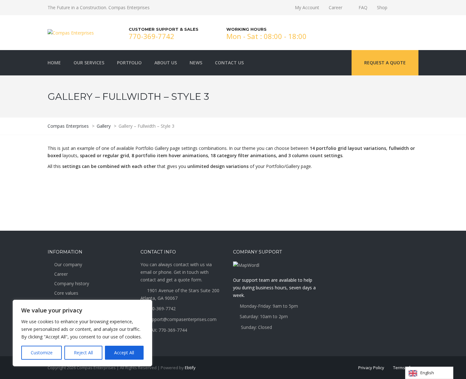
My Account (307, 7)
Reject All (83, 353)
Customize (42, 353)
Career (335, 7)
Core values (66, 293)
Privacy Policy (371, 367)
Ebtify (190, 367)
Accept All (124, 353)
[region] (82, 333)
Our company (68, 264)
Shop (382, 7)
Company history (71, 283)
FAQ (363, 7)
